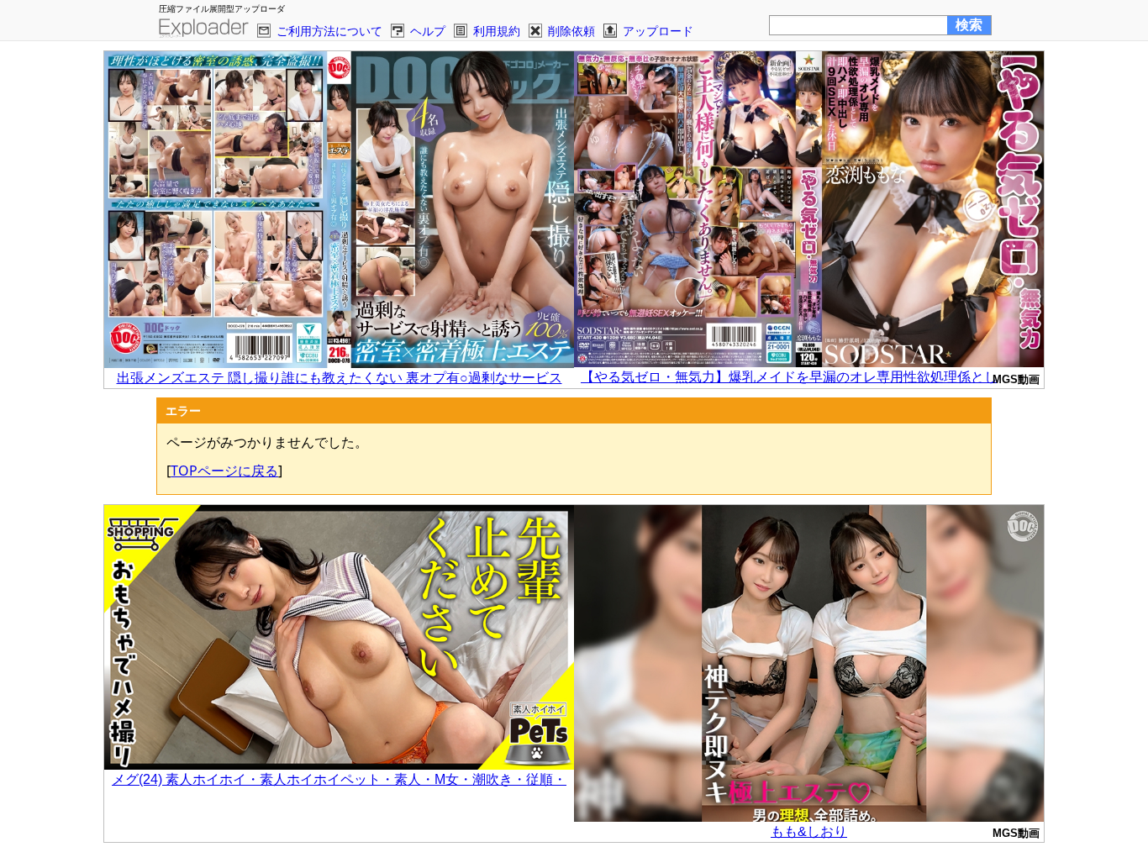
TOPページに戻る (224, 470)
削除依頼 (571, 31)
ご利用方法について (329, 31)
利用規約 (496, 31)
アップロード (658, 31)
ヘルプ (427, 31)
